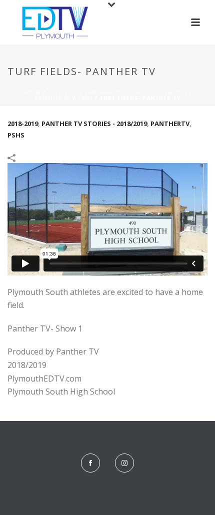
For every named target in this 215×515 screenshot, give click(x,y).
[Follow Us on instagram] (124, 463)
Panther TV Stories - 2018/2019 (136, 92)
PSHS (85, 98)
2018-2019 (63, 92)
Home (32, 92)
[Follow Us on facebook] (90, 463)
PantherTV (52, 98)
